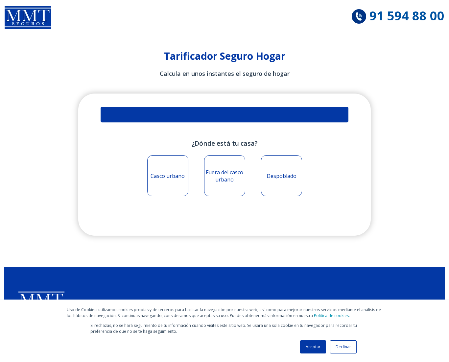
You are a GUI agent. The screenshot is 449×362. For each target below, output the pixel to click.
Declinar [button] (343, 347)
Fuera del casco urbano (224, 176)
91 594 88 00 (406, 15)
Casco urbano (168, 176)
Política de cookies (331, 315)
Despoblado (281, 176)
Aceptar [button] (313, 347)
